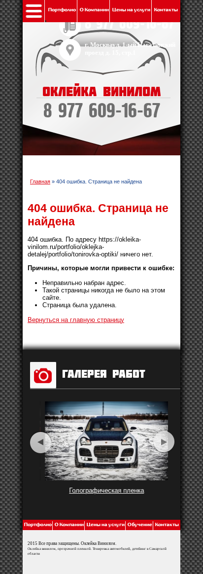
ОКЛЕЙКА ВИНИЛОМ (101, 103)
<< (40, 442)
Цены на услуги (131, 9)
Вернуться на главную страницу (76, 319)
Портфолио (62, 9)
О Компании (94, 9)
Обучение (140, 524)
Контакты (166, 9)
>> (163, 442)
